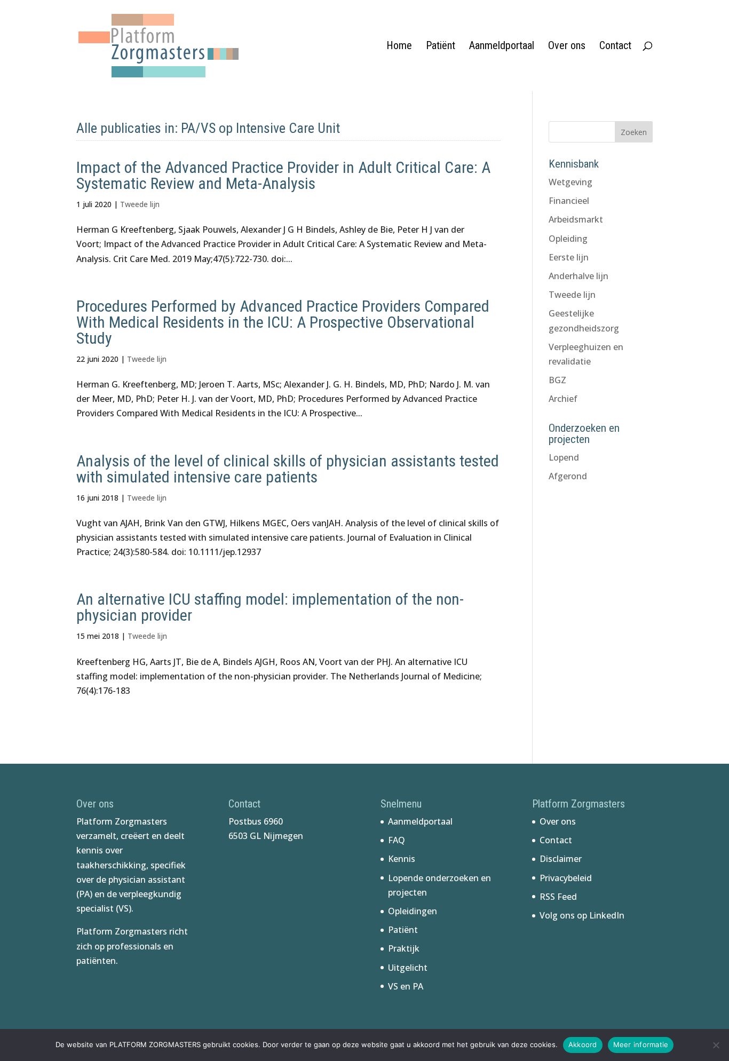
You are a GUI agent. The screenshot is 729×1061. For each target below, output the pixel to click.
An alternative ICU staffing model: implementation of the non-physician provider (270, 607)
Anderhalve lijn (578, 276)
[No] (715, 1045)
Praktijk (403, 948)
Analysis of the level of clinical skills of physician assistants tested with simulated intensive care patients (287, 469)
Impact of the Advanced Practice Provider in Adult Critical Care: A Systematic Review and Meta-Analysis (283, 175)
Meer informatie (641, 1044)
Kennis (401, 859)
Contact (615, 47)
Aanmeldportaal (501, 47)
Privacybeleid (566, 878)
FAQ (396, 840)
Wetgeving (570, 182)
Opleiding (568, 238)
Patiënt (440, 47)
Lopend (564, 457)
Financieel (569, 201)
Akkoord (582, 1044)
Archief (563, 399)
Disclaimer (561, 859)
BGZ (557, 380)
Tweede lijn (140, 204)
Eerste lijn (569, 257)
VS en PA (405, 986)
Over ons (566, 47)
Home (399, 47)
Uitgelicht (407, 967)
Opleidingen (412, 911)
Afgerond (568, 476)
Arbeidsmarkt (576, 219)
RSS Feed (558, 896)
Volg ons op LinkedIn (582, 915)
